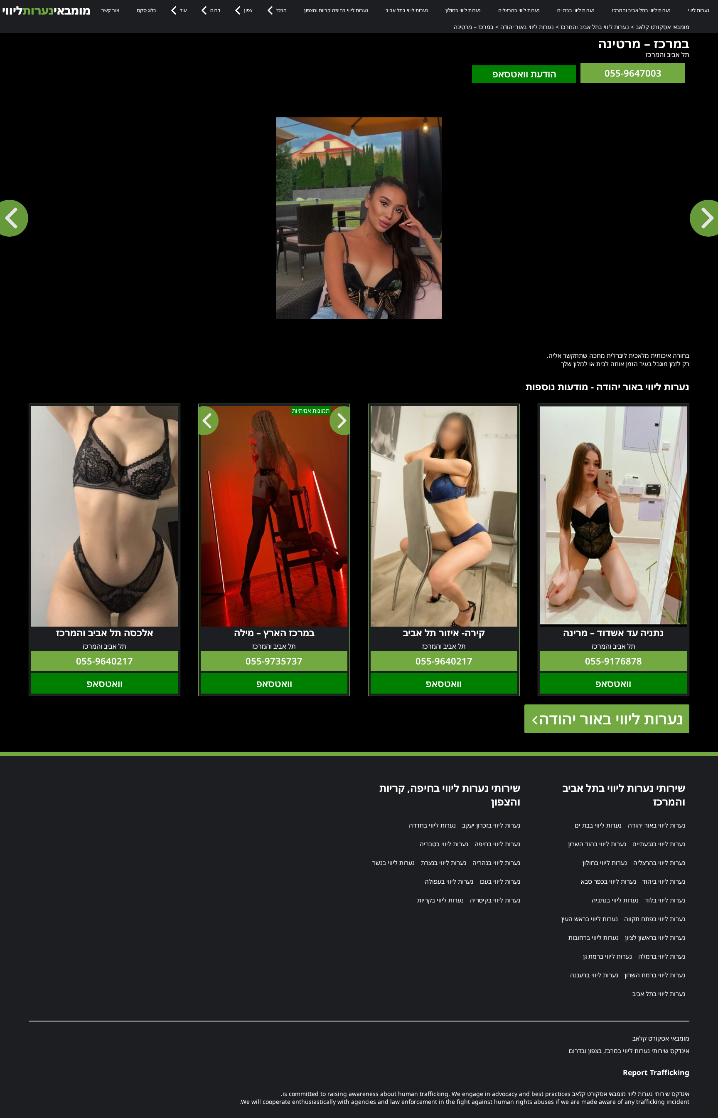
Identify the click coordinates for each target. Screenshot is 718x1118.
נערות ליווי (698, 10)
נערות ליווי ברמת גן (607, 956)
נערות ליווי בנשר (393, 862)
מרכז (281, 10)
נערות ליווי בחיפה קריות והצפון (336, 10)
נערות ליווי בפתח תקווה (654, 919)
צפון (248, 10)
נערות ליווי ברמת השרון (655, 975)
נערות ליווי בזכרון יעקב (491, 825)
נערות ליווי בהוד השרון (597, 844)
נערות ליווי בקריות (440, 900)
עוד (183, 10)
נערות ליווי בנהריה (496, 862)
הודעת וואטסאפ (524, 74)
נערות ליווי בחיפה (497, 844)
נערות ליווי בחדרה (432, 825)
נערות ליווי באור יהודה (611, 719)
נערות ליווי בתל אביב (407, 10)
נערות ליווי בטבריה (444, 844)
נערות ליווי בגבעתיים (658, 844)
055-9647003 (633, 73)
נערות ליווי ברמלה (661, 956)
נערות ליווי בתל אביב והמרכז (641, 10)
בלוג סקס (146, 10)
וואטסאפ (613, 683)
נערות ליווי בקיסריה (495, 900)
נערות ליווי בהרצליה (519, 10)
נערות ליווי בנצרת (443, 862)
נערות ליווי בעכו (499, 881)
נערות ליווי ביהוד (663, 881)
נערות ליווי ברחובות (593, 937)
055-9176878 (613, 661)
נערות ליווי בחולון (463, 10)
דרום (215, 10)
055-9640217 (444, 661)
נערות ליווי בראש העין (589, 919)
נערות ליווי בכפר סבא (608, 881)
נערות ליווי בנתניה (615, 900)
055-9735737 (274, 661)
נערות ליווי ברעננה (594, 975)
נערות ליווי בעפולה (449, 881)
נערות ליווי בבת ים (576, 10)
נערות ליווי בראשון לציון (655, 937)
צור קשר (110, 10)
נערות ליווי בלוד (665, 900)
